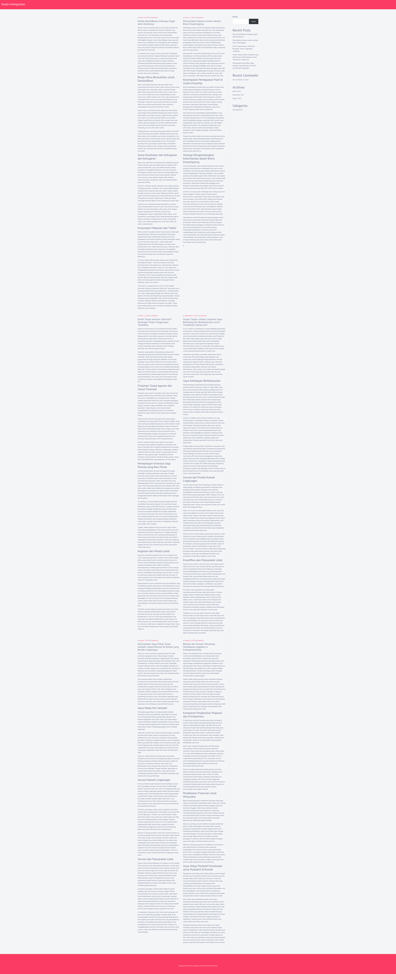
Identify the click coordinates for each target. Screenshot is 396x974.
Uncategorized (238, 110)
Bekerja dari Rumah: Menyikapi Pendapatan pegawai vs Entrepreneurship (199, 646)
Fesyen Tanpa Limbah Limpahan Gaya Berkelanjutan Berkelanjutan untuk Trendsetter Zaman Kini (202, 322)
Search (235, 17)
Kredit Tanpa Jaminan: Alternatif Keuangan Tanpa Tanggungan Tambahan (154, 322)
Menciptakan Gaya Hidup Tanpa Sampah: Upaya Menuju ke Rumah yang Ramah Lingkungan (158, 646)
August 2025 (237, 98)
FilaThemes (214, 966)
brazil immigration (13, 4)
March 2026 (237, 91)
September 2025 (238, 95)
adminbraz (155, 17)
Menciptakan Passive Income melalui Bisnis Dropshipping (202, 22)
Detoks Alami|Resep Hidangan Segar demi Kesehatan (156, 22)
